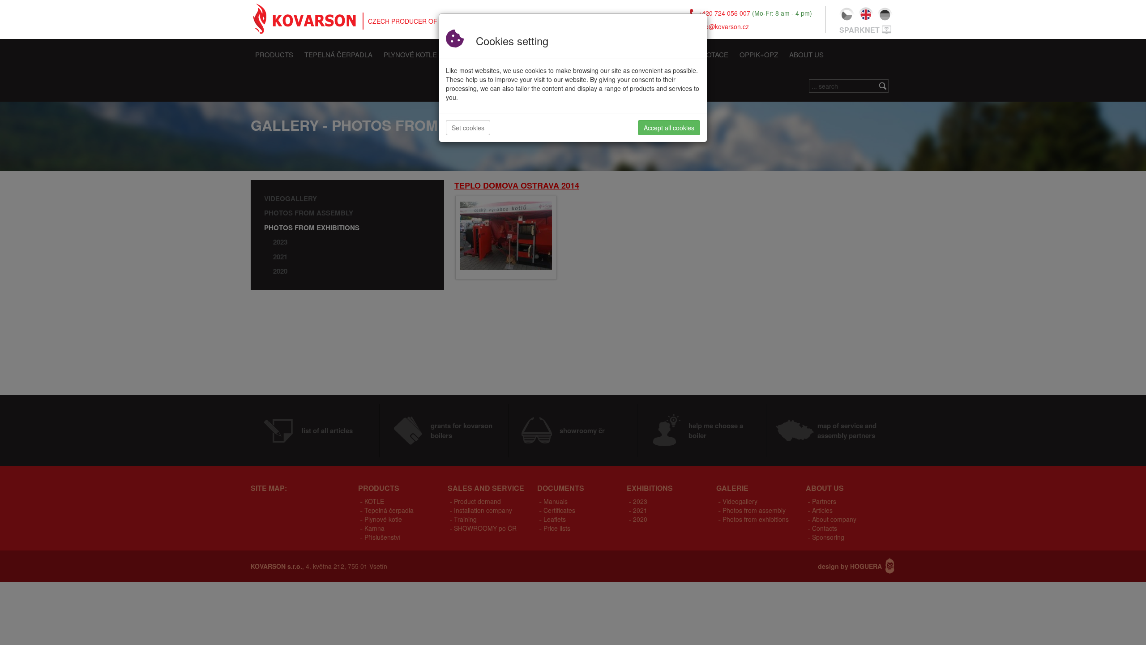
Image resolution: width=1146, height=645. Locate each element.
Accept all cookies (669, 127)
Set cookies (468, 127)
